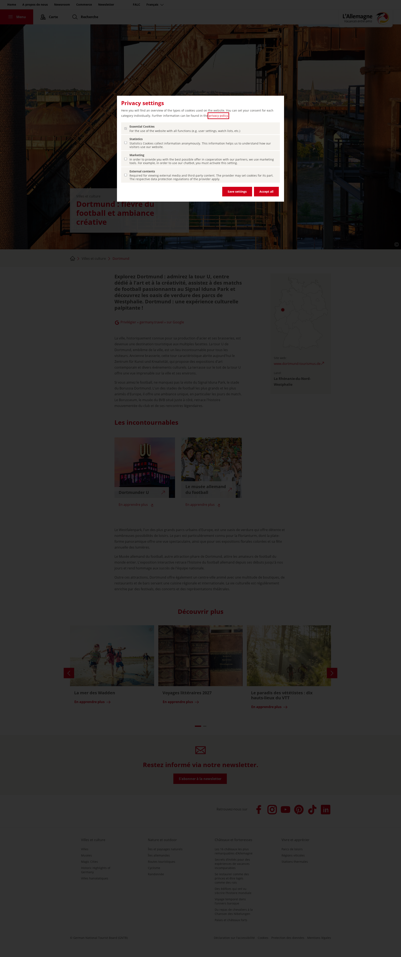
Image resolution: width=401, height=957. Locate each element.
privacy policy (218, 116)
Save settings (237, 191)
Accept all (266, 191)
